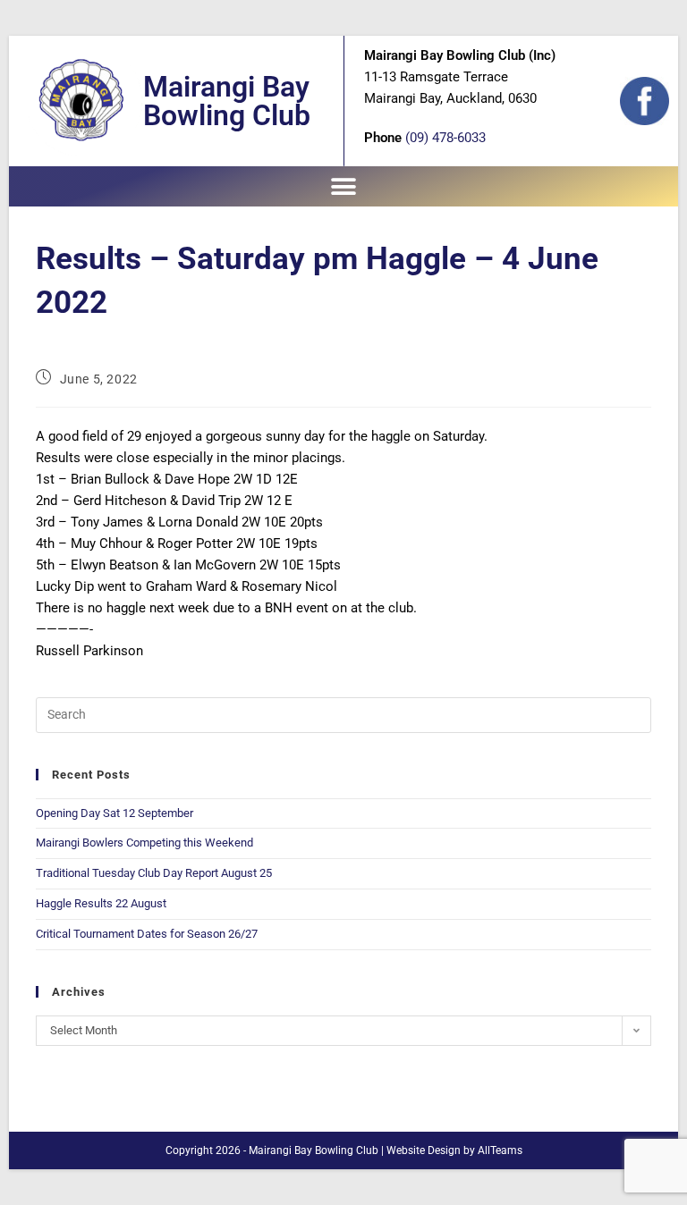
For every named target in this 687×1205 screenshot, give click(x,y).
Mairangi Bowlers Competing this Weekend (144, 842)
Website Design (423, 1150)
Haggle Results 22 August (101, 903)
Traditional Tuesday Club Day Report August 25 (154, 873)
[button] (344, 186)
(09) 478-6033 (445, 138)
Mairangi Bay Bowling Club (226, 101)
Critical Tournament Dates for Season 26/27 (147, 933)
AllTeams (500, 1150)
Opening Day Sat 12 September (114, 813)
